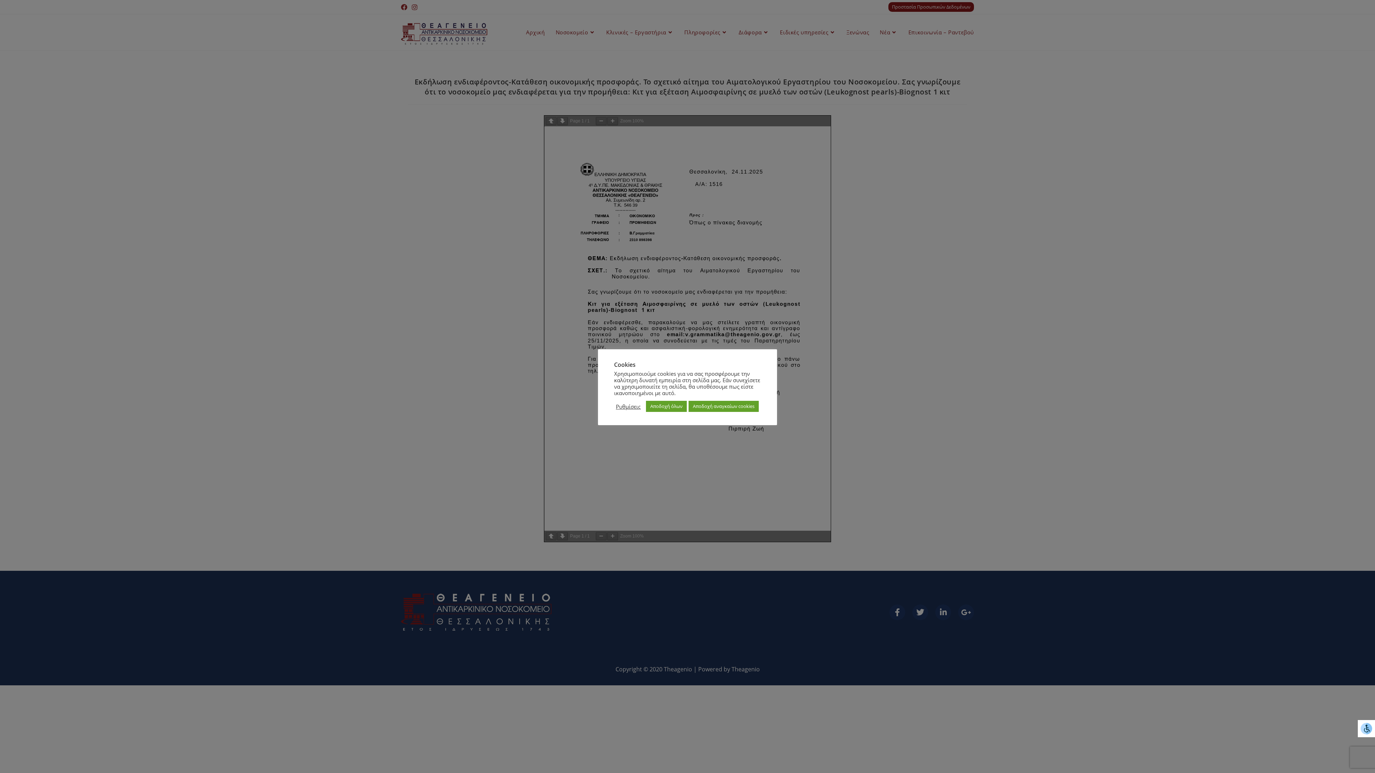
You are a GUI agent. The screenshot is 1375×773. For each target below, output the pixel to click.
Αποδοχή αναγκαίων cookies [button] (723, 406)
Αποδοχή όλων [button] (666, 406)
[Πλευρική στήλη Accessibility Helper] (1366, 728)
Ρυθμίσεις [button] (628, 406)
